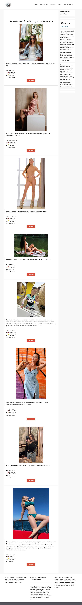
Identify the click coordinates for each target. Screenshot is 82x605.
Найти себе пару (44, 4)
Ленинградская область (69, 4)
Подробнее (31, 80)
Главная (36, 4)
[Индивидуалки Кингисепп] (8, 4)
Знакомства (52, 4)
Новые (59, 4)
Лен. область (64, 26)
